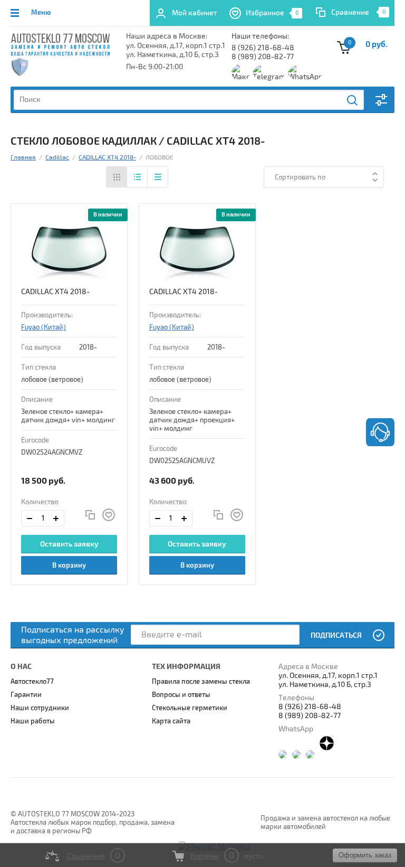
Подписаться (336, 635)
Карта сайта (171, 721)
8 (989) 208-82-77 (263, 56)
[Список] (137, 177)
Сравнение (350, 12)
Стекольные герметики (189, 708)
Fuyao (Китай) (43, 327)
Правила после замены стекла (201, 681)
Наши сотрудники (40, 708)
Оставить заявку (69, 544)
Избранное (272, 12)
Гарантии (26, 695)
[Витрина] (117, 177)
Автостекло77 (32, 681)
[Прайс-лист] (157, 177)
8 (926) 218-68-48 (263, 47)
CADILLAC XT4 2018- (55, 291)
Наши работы (33, 721)
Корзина (204, 856)
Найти (353, 100)
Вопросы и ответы (181, 695)
